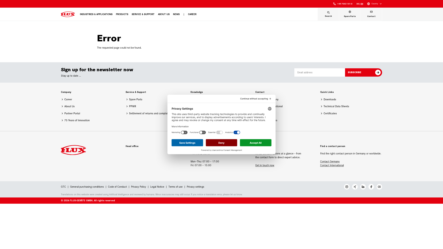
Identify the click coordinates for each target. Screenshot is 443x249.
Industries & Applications (96, 14)
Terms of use (175, 186)
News (176, 14)
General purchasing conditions (87, 186)
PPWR (132, 106)
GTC (63, 186)
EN (362, 4)
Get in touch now (264, 165)
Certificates (330, 113)
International (337, 165)
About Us (164, 14)
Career (192, 14)
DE (357, 4)
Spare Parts (135, 99)
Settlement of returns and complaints (150, 113)
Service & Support (143, 14)
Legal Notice (157, 186)
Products (122, 14)
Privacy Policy (138, 186)
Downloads (330, 99)
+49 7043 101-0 (344, 4)
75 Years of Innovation (77, 120)
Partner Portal (72, 113)
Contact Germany (330, 161)
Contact (325, 165)
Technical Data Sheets (336, 106)
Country (374, 3)
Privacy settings (195, 186)
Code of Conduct (117, 186)
